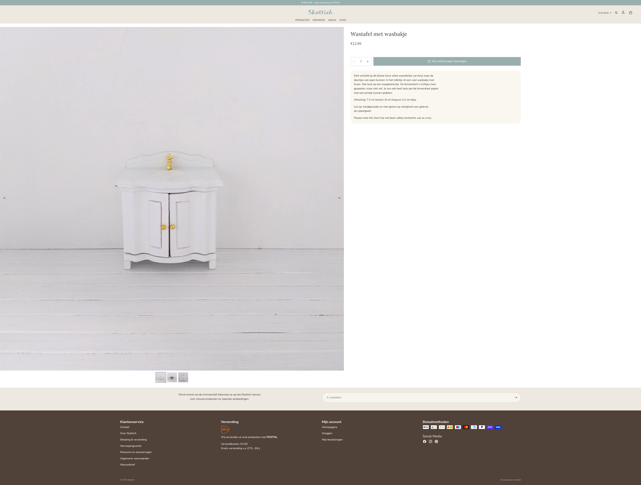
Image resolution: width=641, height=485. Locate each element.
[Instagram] (431, 441)
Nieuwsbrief (127, 464)
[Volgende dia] (340, 198)
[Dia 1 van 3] (161, 377)
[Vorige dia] (3, 198)
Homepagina (329, 427)
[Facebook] (425, 441)
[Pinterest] (436, 441)
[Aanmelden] (515, 397)
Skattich (131, 479)
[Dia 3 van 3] (183, 377)
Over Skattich (128, 433)
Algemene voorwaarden (134, 458)
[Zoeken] (616, 12)
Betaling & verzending (133, 439)
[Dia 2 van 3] (172, 377)
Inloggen (327, 433)
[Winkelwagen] (630, 12)
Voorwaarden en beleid (510, 479)
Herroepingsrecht (130, 446)
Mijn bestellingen (332, 439)
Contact (124, 427)
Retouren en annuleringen (136, 452)
